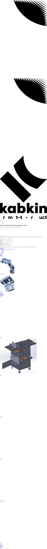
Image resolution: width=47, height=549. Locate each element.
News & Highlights (2, 294)
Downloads (1, 546)
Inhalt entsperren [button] (2, 248)
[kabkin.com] (23, 219)
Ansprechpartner (2, 545)
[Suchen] (7, 228)
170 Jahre (1, 220)
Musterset (1, 254)
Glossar (1, 547)
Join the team (1, 295)
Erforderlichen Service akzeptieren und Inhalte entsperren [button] (6, 249)
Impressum (2, 251)
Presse (2, 250)
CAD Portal (1, 255)
